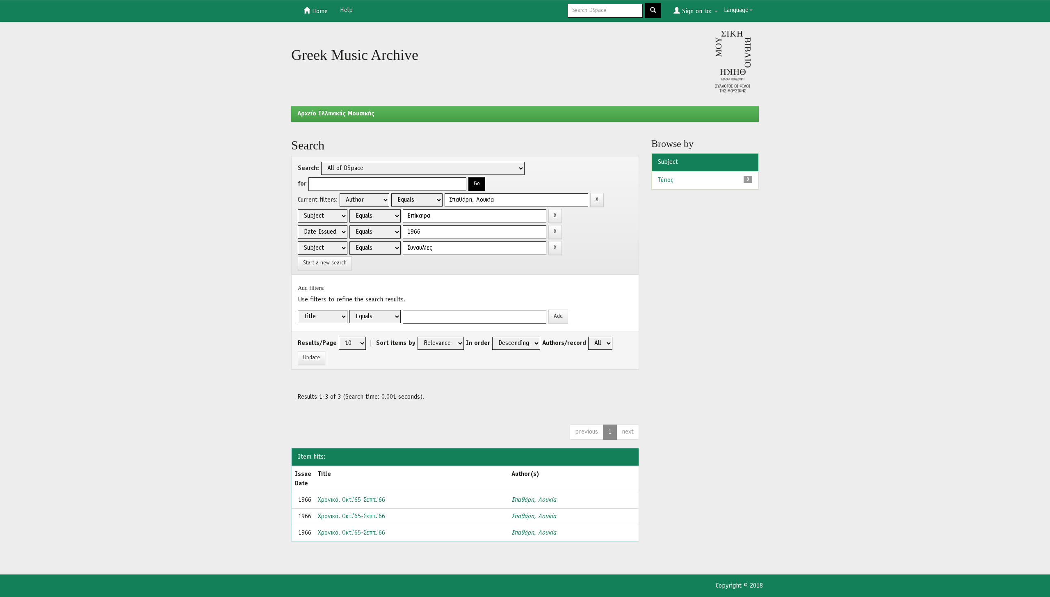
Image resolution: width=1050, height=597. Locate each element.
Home (319, 11)
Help (346, 10)
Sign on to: (697, 11)
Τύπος (665, 180)
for (302, 184)
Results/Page (317, 343)
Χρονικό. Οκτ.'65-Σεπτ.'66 (351, 500)
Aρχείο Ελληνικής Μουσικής (335, 113)
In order (478, 343)
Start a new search (325, 263)
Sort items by (395, 343)
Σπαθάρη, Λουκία (533, 500)
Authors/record (564, 343)
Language (736, 10)
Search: (308, 168)
